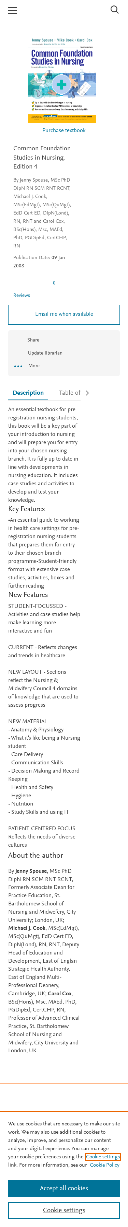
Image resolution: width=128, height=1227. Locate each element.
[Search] (115, 9)
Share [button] (33, 340)
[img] (30, 283)
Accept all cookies (64, 1188)
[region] (64, 1169)
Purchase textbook (64, 131)
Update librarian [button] (44, 353)
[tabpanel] (44, 730)
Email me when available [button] (64, 314)
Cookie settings (103, 1157)
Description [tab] (28, 393)
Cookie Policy (104, 1165)
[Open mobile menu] (12, 10)
